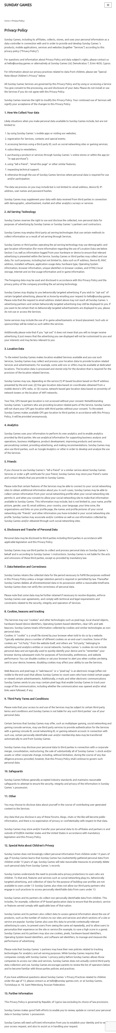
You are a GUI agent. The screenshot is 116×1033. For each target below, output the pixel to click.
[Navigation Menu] (108, 5)
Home (7, 21)
